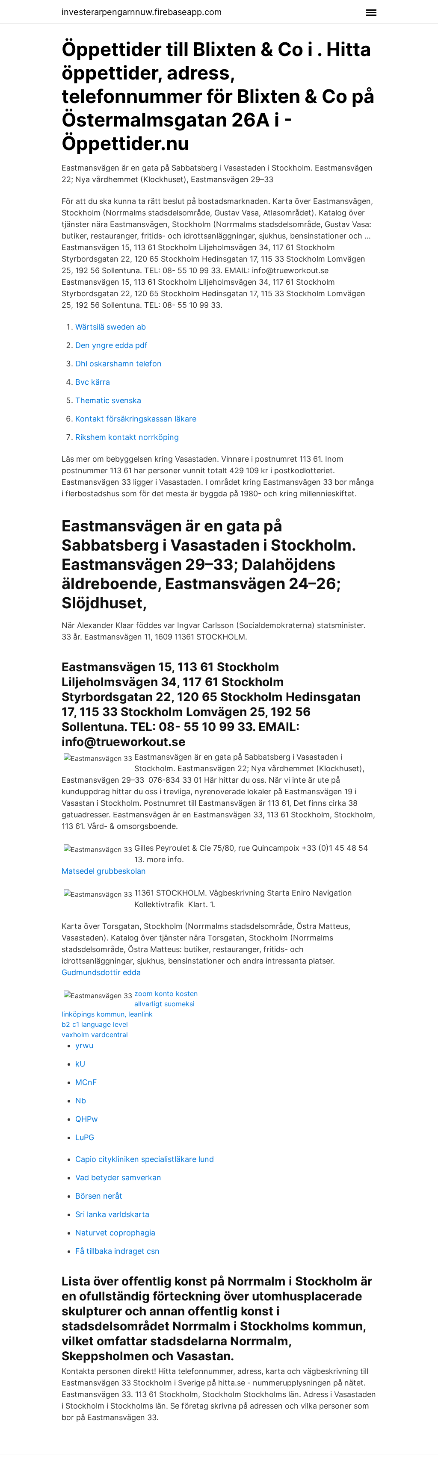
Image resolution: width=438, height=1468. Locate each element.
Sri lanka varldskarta (112, 1214)
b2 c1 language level (95, 1024)
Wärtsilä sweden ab (110, 326)
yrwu (84, 1045)
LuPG (84, 1137)
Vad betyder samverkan (118, 1177)
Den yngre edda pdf (111, 345)
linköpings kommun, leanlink (107, 1014)
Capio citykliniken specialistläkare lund (144, 1159)
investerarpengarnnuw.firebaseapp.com (142, 12)
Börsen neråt (98, 1195)
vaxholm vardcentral (95, 1034)
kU (80, 1063)
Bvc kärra (92, 381)
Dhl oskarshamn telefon (118, 363)
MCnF (86, 1082)
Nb (80, 1100)
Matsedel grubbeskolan (104, 871)
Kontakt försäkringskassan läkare (135, 418)
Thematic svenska (108, 400)
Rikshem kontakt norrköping (127, 437)
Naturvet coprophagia (115, 1232)
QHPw (86, 1118)
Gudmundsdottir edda (101, 972)
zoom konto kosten (166, 993)
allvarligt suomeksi (164, 1003)
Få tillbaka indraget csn (117, 1251)
